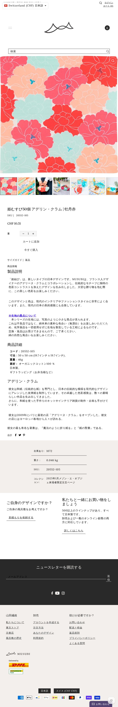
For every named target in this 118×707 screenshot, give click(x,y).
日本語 (44, 690)
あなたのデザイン (43, 632)
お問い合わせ (77, 622)
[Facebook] (52, 593)
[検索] (100, 3)
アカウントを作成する (46, 622)
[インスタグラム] (63, 593)
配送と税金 (75, 627)
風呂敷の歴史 (14, 638)
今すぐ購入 (31, 250)
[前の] (4, 59)
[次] (11, 59)
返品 (27, 259)
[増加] (33, 233)
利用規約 (38, 638)
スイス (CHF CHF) (66, 690)
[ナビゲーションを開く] (10, 27)
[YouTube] (57, 593)
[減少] (23, 233)
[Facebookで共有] (15, 435)
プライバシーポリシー (82, 638)
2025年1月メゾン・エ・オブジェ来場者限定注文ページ (64, 480)
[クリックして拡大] (113, 60)
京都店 (10, 632)
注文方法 (38, 627)
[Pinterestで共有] (24, 435)
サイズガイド (14, 259)
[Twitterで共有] (20, 435)
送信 (108, 577)
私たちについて (15, 622)
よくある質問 (77, 643)
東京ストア (12, 627)
